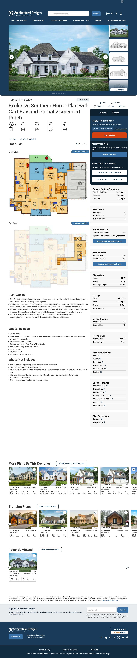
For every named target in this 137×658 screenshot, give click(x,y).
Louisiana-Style (99, 369)
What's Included (29, 139)
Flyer (15, 139)
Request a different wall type (109, 264)
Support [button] (98, 20)
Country (96, 359)
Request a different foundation (109, 241)
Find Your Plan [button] (38, 20)
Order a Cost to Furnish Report (109, 179)
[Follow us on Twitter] (118, 637)
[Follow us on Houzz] (105, 637)
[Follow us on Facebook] (114, 637)
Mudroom (96, 402)
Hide (112, 106)
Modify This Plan (109, 154)
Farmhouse (97, 362)
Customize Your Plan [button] (58, 20)
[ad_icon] (25, 13)
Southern (96, 372)
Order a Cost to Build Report (109, 172)
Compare (100, 106)
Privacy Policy (44, 650)
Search (96, 14)
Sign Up (123, 610)
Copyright (94, 650)
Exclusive (96, 419)
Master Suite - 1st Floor (102, 399)
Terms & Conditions (70, 650)
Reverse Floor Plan (81, 152)
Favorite (117, 103)
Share (104, 103)
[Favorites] (116, 13)
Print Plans (83, 144)
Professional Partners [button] (117, 20)
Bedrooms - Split (99, 386)
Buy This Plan (109, 135)
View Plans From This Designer (71, 463)
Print (123, 106)
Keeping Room (98, 392)
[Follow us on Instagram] (110, 637)
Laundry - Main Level (101, 396)
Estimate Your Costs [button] (81, 20)
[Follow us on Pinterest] (101, 637)
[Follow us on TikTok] (127, 637)
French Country (98, 365)
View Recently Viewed (50, 550)
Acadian (96, 356)
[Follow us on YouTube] (123, 637)
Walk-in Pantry (98, 405)
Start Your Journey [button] (18, 20)
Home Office (98, 389)
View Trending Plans (47, 507)
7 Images (120, 90)
